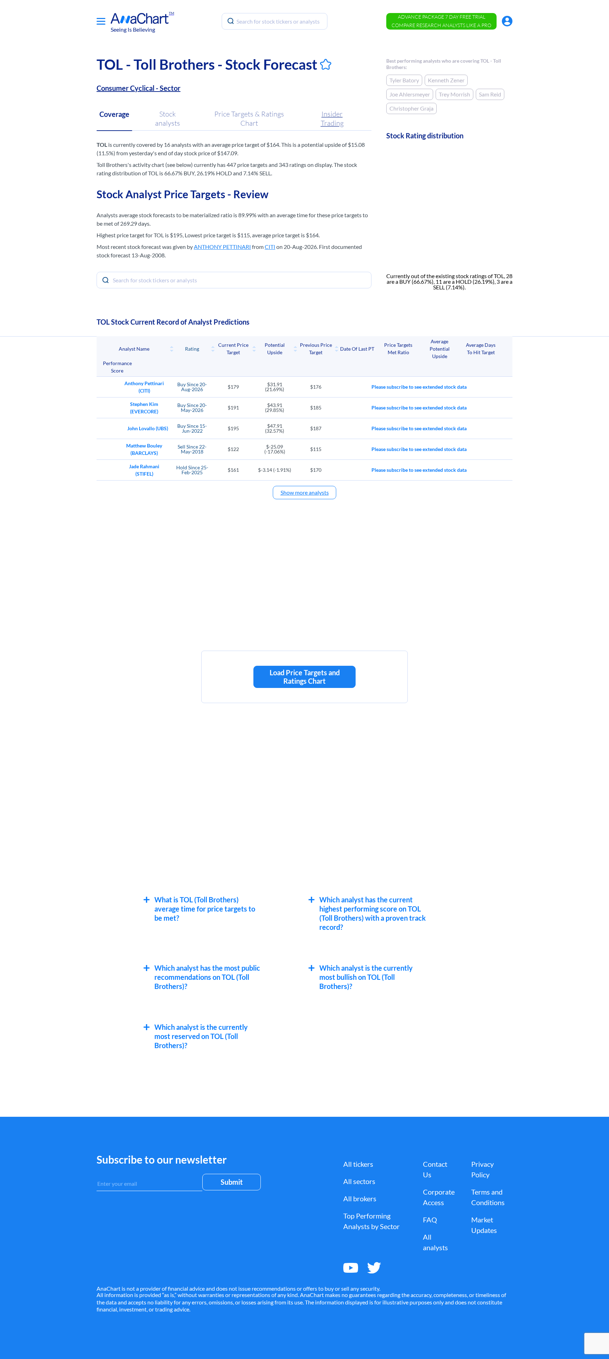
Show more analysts (305, 492)
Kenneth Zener (446, 80)
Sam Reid (490, 94)
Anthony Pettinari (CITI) (144, 387)
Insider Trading (332, 118)
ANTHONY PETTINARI (222, 246)
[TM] (140, 18)
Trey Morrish (454, 94)
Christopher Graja (411, 108)
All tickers (358, 1164)
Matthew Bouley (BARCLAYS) (144, 449)
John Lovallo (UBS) (147, 428)
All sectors (359, 1181)
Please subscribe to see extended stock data (419, 387)
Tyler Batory (404, 80)
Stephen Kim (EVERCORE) (144, 407)
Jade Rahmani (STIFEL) (144, 470)
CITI (270, 246)
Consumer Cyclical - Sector (138, 88)
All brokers (359, 1198)
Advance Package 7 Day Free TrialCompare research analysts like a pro (441, 21)
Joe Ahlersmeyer (409, 94)
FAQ (430, 1219)
